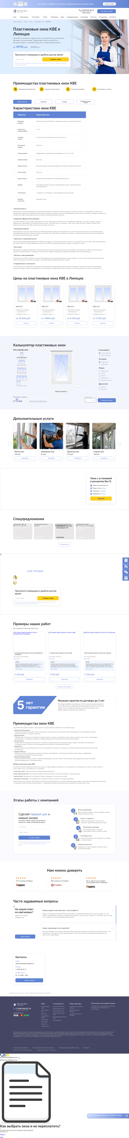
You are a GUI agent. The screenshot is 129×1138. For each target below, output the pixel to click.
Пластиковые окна (45, 1010)
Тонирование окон (47, 452)
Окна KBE (44, 1014)
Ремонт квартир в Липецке (75, 1010)
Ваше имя (23, 827)
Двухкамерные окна (58, 1008)
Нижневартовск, (104, 1007)
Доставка (104, 389)
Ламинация (104, 378)
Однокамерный (106, 353)
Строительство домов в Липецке (76, 1007)
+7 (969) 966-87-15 (20, 969)
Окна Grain (44, 1024)
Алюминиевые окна (45, 1007)
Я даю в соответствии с (34, 843)
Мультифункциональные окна (60, 1017)
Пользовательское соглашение (20, 1047)
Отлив (103, 373)
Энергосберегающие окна (59, 1013)
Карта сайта (86, 1047)
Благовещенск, (104, 1006)
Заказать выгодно (106, 400)
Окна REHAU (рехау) (45, 1016)
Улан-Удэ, (94, 1006)
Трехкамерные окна (58, 1011)
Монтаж (103, 387)
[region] (78, 923)
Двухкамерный (106, 355)
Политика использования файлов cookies (69, 1047)
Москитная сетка (106, 380)
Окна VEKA (44, 1022)
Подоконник (105, 371)
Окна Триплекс (57, 1020)
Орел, (98, 1006)
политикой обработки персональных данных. (26, 603)
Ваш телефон (20, 59)
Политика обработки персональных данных (43, 1047)
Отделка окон (99, 452)
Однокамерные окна (59, 1006)
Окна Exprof (44, 1019)
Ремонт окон (19, 452)
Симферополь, (95, 1007)
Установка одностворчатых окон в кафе (61, 653)
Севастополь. (95, 1009)
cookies (119, 1115)
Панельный (104, 362)
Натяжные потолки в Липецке (76, 1014)
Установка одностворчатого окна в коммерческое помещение (28, 653)
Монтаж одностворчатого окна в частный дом (98, 653)
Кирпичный (104, 364)
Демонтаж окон (73, 452)
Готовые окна (45, 1026)
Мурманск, (112, 1006)
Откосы (103, 375)
